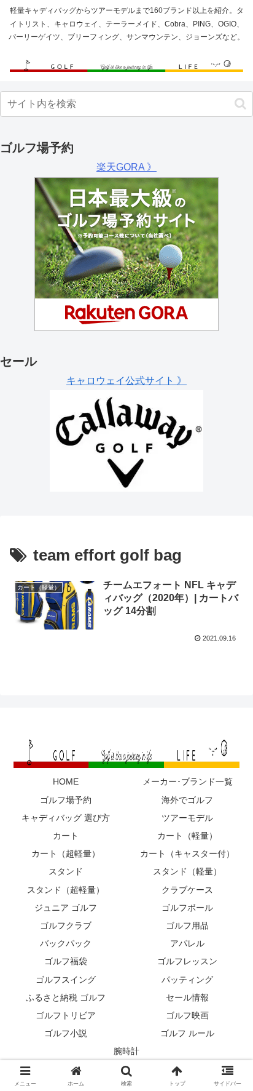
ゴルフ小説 (65, 1033)
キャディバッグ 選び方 (65, 818)
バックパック (65, 943)
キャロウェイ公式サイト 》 (126, 380)
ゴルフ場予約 (65, 800)
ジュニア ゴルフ (65, 908)
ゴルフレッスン (187, 961)
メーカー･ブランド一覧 (187, 781)
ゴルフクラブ (65, 925)
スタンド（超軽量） (65, 890)
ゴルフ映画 (187, 1015)
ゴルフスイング (66, 980)
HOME (66, 781)
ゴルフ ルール (187, 1033)
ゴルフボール (187, 908)
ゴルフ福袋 (65, 961)
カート (66, 836)
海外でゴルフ (187, 800)
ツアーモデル (187, 818)
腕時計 (126, 1051)
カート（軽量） (187, 836)
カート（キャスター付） (187, 853)
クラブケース (187, 890)
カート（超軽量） (65, 853)
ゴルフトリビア (66, 1015)
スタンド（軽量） (187, 871)
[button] (240, 104)
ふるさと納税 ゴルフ (66, 997)
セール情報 (187, 997)
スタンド (66, 871)
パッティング (187, 980)
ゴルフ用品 (187, 925)
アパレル (187, 943)
